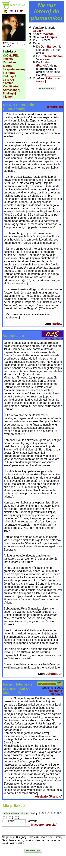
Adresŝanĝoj (11, 89)
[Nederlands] (6, 11)
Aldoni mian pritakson (47, 80)
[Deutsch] (21, 11)
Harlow (57, 323)
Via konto (9, 72)
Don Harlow (48, 46)
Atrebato (41, 796)
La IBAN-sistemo (9, 81)
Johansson (54, 674)
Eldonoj (8, 65)
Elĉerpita (51, 37)
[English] (11, 11)
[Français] (16, 11)
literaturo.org (54, 106)
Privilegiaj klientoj (9, 95)
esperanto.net (54, 338)
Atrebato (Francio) (44, 64)
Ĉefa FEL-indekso (11, 57)
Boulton (38, 30)
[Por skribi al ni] (23, 45)
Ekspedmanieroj (14, 69)
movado (48, 33)
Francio (55, 796)
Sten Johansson (52, 56)
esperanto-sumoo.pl (56, 692)
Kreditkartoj (10, 86)
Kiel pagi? (9, 76)
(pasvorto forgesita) (44, 824)
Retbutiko (9, 62)
